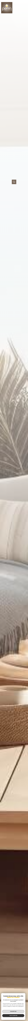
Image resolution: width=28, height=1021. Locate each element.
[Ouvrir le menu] (26, 3)
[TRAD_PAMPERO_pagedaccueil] (7, 13)
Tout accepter (13, 1015)
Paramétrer (13, 1011)
